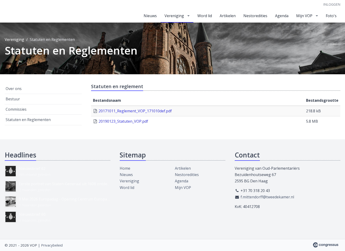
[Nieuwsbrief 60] (10, 217)
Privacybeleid (52, 245)
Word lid (204, 15)
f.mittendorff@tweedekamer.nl (267, 197)
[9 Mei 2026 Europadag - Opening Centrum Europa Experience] (10, 202)
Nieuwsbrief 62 (32, 168)
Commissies (16, 109)
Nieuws (150, 15)
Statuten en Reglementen (28, 119)
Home (125, 168)
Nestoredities (255, 15)
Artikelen (228, 15)
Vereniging (174, 15)
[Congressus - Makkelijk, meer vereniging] (325, 244)
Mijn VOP (304, 15)
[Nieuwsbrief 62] (10, 171)
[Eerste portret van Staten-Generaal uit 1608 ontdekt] (10, 186)
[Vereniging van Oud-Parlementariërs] (19, 11)
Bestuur (13, 99)
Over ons (14, 88)
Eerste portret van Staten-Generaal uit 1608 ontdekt (64, 183)
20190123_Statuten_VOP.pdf (123, 121)
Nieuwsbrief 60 (32, 214)
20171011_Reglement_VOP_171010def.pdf (135, 111)
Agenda (281, 15)
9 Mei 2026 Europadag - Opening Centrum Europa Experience (64, 199)
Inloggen (331, 4)
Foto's (331, 15)
